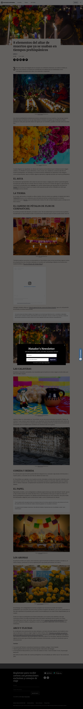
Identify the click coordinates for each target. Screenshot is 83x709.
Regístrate (52, 359)
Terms (43, 362)
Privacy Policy (47, 362)
